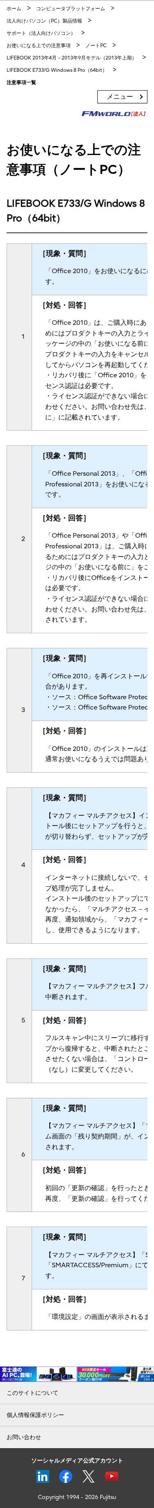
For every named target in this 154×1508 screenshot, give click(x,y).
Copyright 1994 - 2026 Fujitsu (77, 1497)
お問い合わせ (24, 1437)
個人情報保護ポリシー (35, 1415)
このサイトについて (32, 1392)
